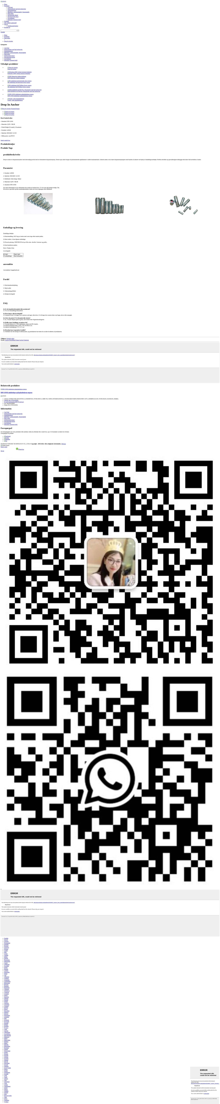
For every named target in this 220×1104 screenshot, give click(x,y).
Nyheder (6, 21)
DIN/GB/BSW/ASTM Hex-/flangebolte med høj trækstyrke (24, 91)
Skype (2, 451)
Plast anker (10, 13)
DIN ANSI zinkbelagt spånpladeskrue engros (20, 96)
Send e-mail (4, 447)
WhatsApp (21, 449)
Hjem (5, 4)
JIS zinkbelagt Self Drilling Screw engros (19, 87)
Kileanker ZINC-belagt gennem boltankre (19, 73)
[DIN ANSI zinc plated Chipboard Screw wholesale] (14, 389)
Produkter (6, 6)
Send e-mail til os (5, 140)
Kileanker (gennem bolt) (14, 19)
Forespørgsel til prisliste (7, 433)
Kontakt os (7, 27)
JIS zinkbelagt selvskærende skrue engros (19, 82)
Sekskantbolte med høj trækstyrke (17, 9)
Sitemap (63, 444)
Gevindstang (11, 18)
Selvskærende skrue (13, 16)
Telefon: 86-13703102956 (11, 400)
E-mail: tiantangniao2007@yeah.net (14, 402)
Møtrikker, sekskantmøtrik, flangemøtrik (18, 12)
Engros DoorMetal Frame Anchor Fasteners (17, 340)
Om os (6, 24)
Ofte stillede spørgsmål (10, 23)
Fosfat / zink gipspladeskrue (15, 100)
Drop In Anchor (8, 41)
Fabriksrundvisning (13, 26)
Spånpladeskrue (12, 10)
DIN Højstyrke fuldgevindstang (16, 78)
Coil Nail (10, 7)
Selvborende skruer (13, 15)
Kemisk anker (10, 338)
